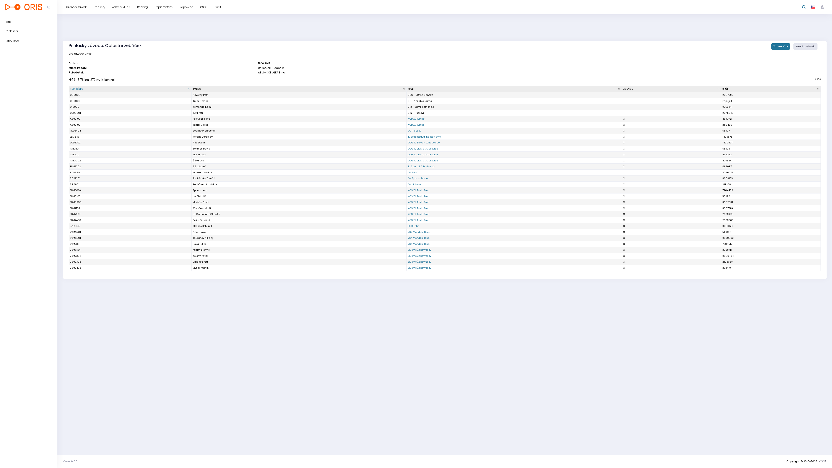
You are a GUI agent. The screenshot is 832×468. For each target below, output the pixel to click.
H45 (72, 79)
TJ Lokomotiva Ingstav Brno (424, 136)
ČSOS (823, 461)
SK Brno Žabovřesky (419, 250)
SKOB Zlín (413, 226)
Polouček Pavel (202, 118)
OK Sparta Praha (418, 178)
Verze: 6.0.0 (70, 461)
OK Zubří (413, 172)
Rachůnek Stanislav (205, 184)
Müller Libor (199, 154)
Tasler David (200, 125)
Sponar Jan (199, 190)
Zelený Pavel (200, 256)
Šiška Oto (198, 160)
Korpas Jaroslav (203, 136)
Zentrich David (201, 148)
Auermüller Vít (201, 250)
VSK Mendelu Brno (418, 232)
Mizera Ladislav (202, 172)
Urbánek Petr (200, 261)
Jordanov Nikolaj (203, 238)
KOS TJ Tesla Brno (418, 190)
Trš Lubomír (199, 166)
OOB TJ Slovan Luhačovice (424, 142)
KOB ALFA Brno (416, 118)
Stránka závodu (805, 46)
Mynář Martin (201, 268)
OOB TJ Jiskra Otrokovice (423, 148)
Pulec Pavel (199, 232)
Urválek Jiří (199, 196)
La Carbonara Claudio (206, 214)
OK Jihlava (414, 184)
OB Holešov (414, 130)
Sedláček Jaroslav (204, 130)
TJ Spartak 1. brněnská (421, 166)
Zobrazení (779, 46)
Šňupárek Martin (202, 208)
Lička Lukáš (199, 244)
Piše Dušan (199, 142)
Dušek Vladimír (202, 220)
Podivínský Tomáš (204, 178)
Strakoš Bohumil (202, 226)
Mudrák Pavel (201, 202)
